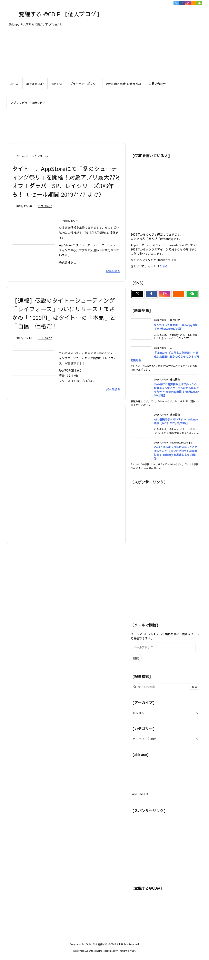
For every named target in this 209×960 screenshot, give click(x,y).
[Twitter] (176, 3)
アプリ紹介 (45, 206)
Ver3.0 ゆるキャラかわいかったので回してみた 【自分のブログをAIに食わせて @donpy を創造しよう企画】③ (176, 452)
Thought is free (126, 950)
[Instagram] (188, 3)
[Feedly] (199, 3)
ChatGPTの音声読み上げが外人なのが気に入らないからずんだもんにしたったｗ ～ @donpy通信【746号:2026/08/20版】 (176, 389)
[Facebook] (182, 3)
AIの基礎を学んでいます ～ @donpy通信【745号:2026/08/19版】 (176, 421)
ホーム (21, 155)
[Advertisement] (104, 125)
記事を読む (113, 271)
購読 (136, 658)
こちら (163, 266)
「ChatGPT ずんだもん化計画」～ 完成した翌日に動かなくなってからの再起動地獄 (165, 356)
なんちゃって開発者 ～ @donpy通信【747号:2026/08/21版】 (176, 326)
